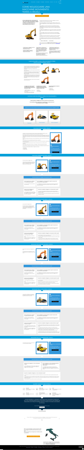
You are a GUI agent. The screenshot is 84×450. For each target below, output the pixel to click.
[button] (25, 418)
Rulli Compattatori (54, 122)
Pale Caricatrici (42, 122)
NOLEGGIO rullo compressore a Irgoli (55, 344)
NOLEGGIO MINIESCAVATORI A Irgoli (54, 162)
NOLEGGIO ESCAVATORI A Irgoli (55, 146)
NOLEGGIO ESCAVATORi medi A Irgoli (55, 206)
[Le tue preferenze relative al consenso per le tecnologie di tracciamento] (82, 448)
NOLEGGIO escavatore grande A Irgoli (55, 251)
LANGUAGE (60, 3)
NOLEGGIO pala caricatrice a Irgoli (55, 296)
